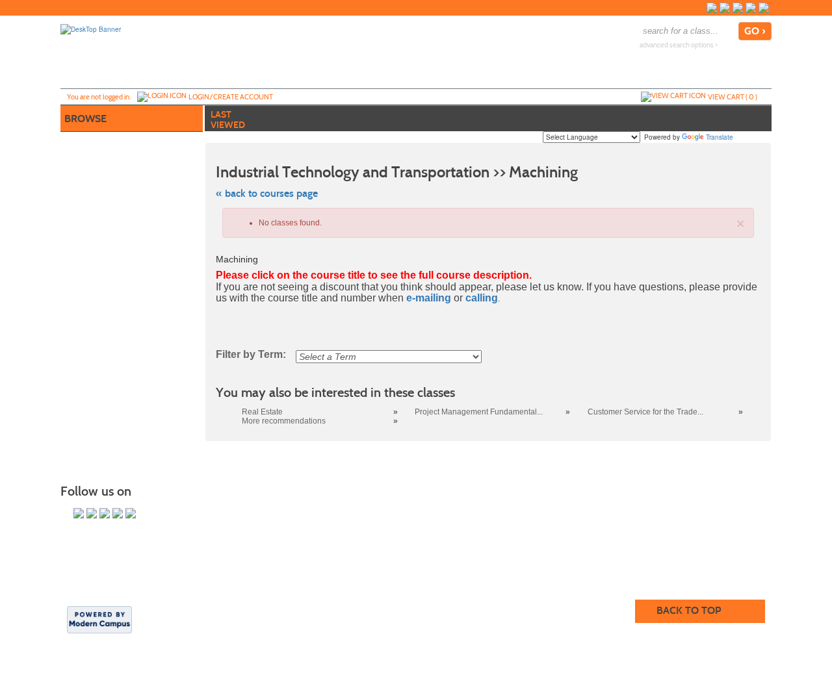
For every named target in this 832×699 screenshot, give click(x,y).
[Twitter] (725, 8)
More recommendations (284, 421)
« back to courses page (267, 193)
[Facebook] (712, 8)
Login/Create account (230, 96)
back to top (688, 610)
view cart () (732, 96)
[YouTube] (751, 8)
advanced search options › (679, 45)
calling (481, 297)
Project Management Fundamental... (479, 411)
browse (85, 118)
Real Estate (262, 411)
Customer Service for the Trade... (645, 411)
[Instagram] (738, 8)
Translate (719, 137)
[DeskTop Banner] (90, 28)
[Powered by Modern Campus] (99, 619)
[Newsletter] (764, 8)
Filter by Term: (251, 354)
